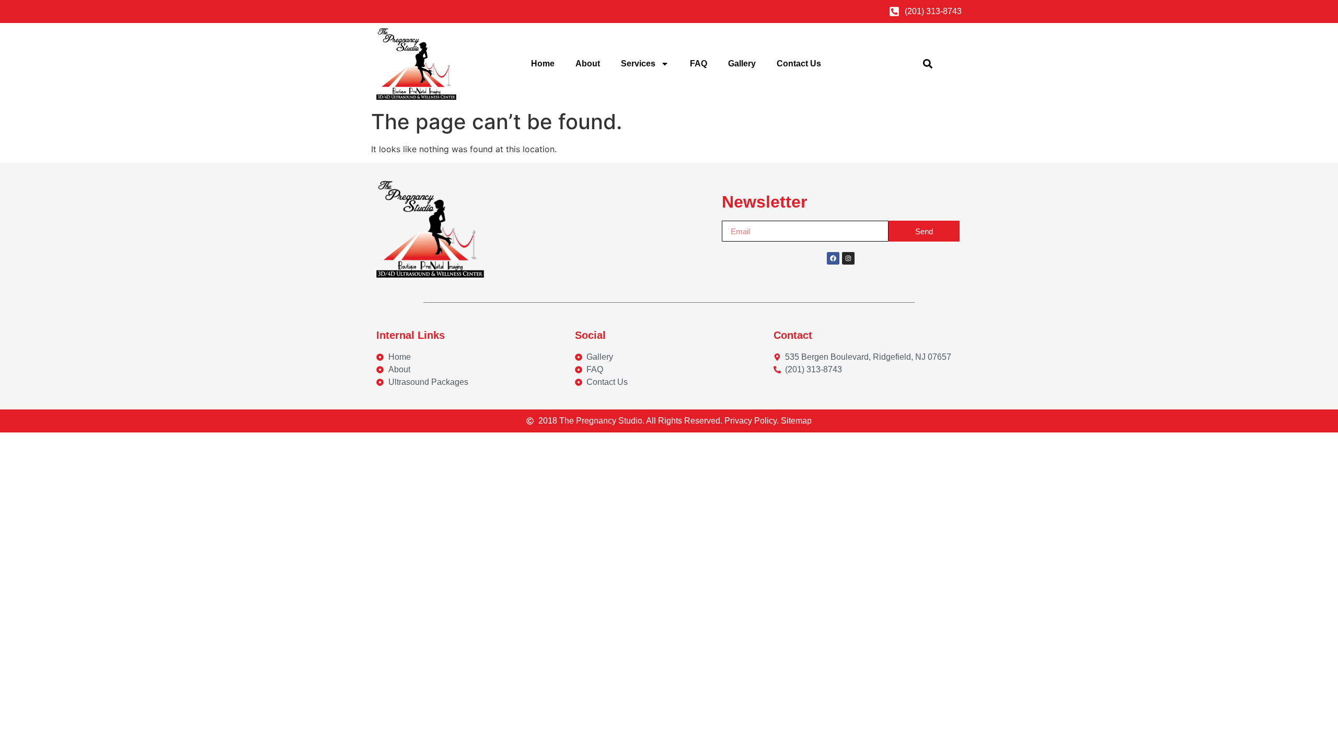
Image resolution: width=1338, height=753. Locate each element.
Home (543, 63)
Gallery (742, 63)
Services (638, 63)
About (587, 63)
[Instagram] (848, 258)
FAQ (698, 63)
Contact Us (799, 63)
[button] (928, 64)
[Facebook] (833, 258)
